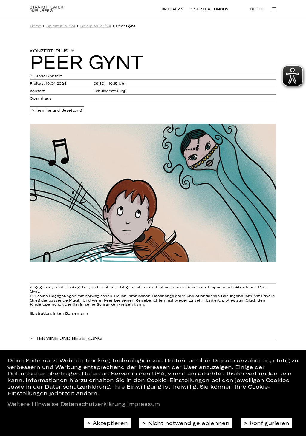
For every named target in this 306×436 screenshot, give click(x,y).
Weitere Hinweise (33, 404)
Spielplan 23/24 (95, 26)
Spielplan (172, 9)
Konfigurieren (269, 423)
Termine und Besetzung (59, 110)
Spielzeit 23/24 (60, 26)
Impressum (143, 404)
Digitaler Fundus (208, 9)
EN (261, 9)
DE (252, 9)
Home (36, 26)
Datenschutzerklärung (93, 404)
